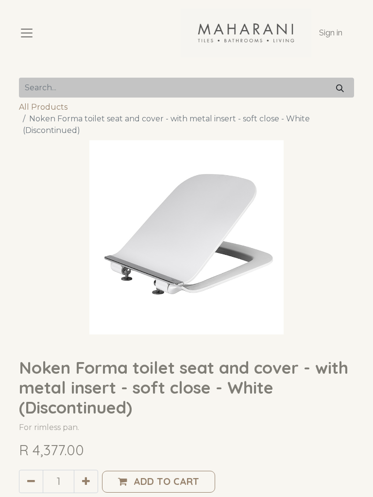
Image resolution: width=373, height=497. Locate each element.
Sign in (330, 32)
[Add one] (86, 481)
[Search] (340, 88)
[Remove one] (31, 481)
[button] (158, 482)
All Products (43, 107)
